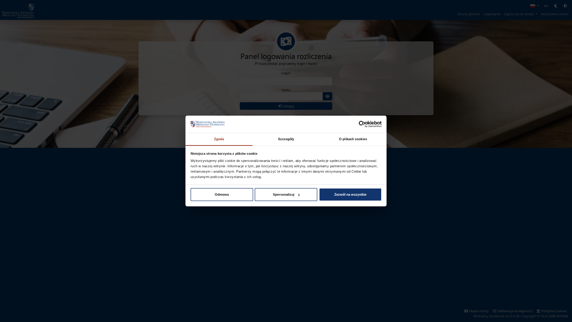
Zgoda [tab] (219, 139)
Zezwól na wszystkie (350, 194)
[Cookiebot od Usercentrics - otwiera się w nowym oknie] (362, 124)
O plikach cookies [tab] (353, 139)
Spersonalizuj (283, 194)
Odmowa (222, 194)
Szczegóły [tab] (286, 139)
